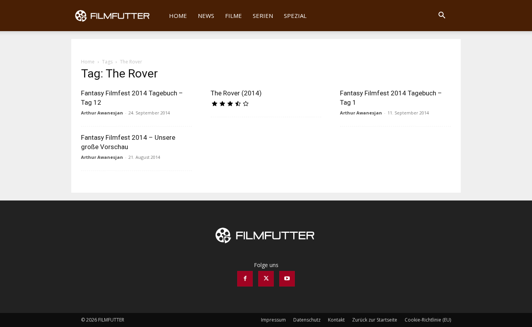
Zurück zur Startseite (374, 319)
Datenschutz (307, 319)
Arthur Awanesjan (102, 113)
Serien (263, 15)
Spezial (295, 15)
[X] (266, 279)
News (206, 15)
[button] (441, 16)
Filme (233, 15)
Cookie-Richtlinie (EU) (428, 319)
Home (178, 15)
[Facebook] (245, 279)
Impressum (273, 319)
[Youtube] (287, 279)
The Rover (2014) (236, 93)
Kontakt (336, 319)
